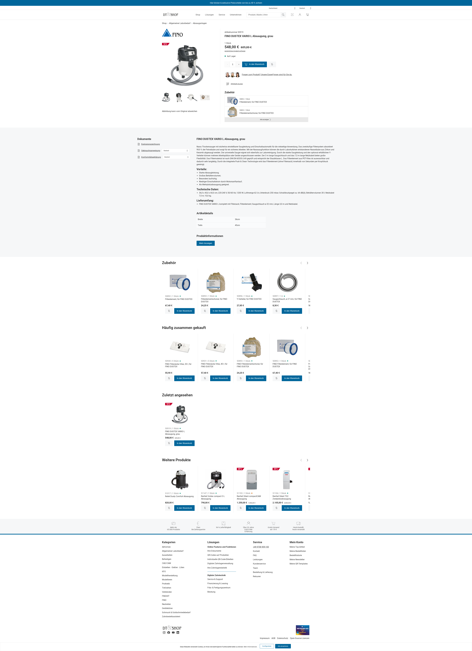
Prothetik (166, 584)
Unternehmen (235, 15)
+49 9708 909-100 (261, 547)
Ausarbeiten (167, 555)
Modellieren (167, 579)
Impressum (265, 638)
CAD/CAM (166, 563)
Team (255, 568)
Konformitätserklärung (151, 157)
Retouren (257, 576)
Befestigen (166, 559)
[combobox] (282, 8)
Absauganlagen (200, 23)
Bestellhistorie (296, 555)
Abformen (166, 547)
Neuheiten (166, 604)
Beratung (211, 592)
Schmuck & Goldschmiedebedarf (176, 612)
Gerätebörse (167, 608)
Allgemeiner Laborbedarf (180, 23)
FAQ (255, 555)
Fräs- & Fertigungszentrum (218, 587)
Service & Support (215, 579)
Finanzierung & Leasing (217, 583)
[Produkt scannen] (292, 14)
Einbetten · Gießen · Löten (173, 567)
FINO (164, 600)
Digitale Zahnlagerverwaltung (220, 563)
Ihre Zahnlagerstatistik (217, 568)
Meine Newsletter (297, 559)
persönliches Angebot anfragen (235, 51)
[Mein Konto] (300, 14)
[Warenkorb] (308, 14)
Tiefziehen (166, 588)
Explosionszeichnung (150, 144)
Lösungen (209, 15)
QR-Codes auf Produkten (218, 555)
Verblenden (167, 592)
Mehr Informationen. (250, 647)
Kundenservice (259, 564)
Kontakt (256, 551)
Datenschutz (282, 638)
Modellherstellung (170, 575)
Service (222, 15)
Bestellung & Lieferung (263, 572)
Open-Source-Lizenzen (299, 638)
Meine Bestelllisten (298, 551)
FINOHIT (165, 596)
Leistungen (258, 559)
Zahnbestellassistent (171, 616)
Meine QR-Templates (299, 564)
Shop (198, 15)
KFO (164, 571)
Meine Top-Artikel (297, 547)
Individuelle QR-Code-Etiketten (220, 559)
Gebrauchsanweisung (150, 150)
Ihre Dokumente (214, 551)
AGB (273, 638)
